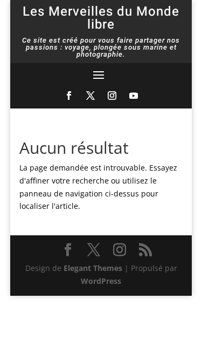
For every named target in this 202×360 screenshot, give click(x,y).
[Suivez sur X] (90, 95)
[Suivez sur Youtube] (133, 95)
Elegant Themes (93, 268)
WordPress (101, 281)
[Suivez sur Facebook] (69, 95)
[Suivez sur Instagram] (112, 95)
